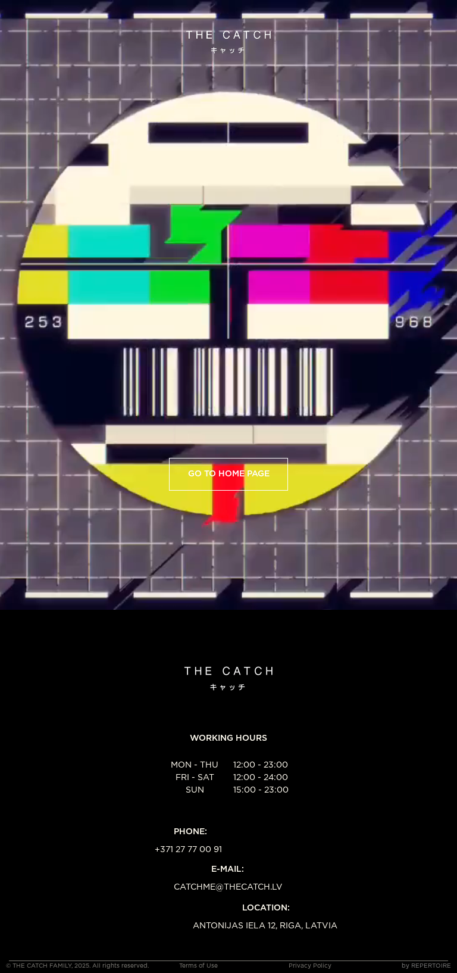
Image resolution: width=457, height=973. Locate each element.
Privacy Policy (310, 966)
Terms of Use (198, 966)
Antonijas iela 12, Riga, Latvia (265, 926)
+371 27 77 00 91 (188, 850)
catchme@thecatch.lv (228, 887)
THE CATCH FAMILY (41, 966)
